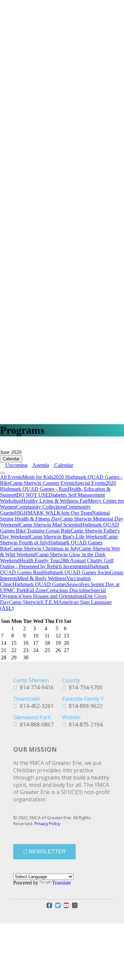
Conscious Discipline (68, 590)
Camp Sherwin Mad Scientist (50, 525)
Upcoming (15, 465)
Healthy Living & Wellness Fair (54, 501)
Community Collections (41, 507)
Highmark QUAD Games (40, 584)
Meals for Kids (37, 477)
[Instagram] (74, 905)
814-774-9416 (35, 687)
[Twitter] (58, 905)
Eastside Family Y (83, 698)
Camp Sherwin (24, 602)
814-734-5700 (84, 687)
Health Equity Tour (40, 560)
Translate (61, 882)
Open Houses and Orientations (52, 596)
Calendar (11, 458)
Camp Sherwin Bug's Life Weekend (67, 536)
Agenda (40, 465)
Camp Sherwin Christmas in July (44, 548)
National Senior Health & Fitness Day (55, 516)
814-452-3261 (35, 706)
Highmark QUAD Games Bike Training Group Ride (59, 527)
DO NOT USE (33, 495)
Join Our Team (76, 513)
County (71, 680)
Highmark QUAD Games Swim (76, 572)
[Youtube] (66, 905)
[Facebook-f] (49, 905)
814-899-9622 (84, 706)
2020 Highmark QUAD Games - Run (58, 486)
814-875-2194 (84, 724)
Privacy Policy (47, 824)
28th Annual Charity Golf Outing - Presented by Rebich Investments (56, 563)
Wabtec (71, 717)
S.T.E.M (49, 602)
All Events (11, 477)
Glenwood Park (32, 717)
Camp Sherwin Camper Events (42, 483)
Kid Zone (36, 590)
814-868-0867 (35, 724)
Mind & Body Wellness (41, 578)
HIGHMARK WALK (37, 513)
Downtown (26, 698)
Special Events (90, 483)
